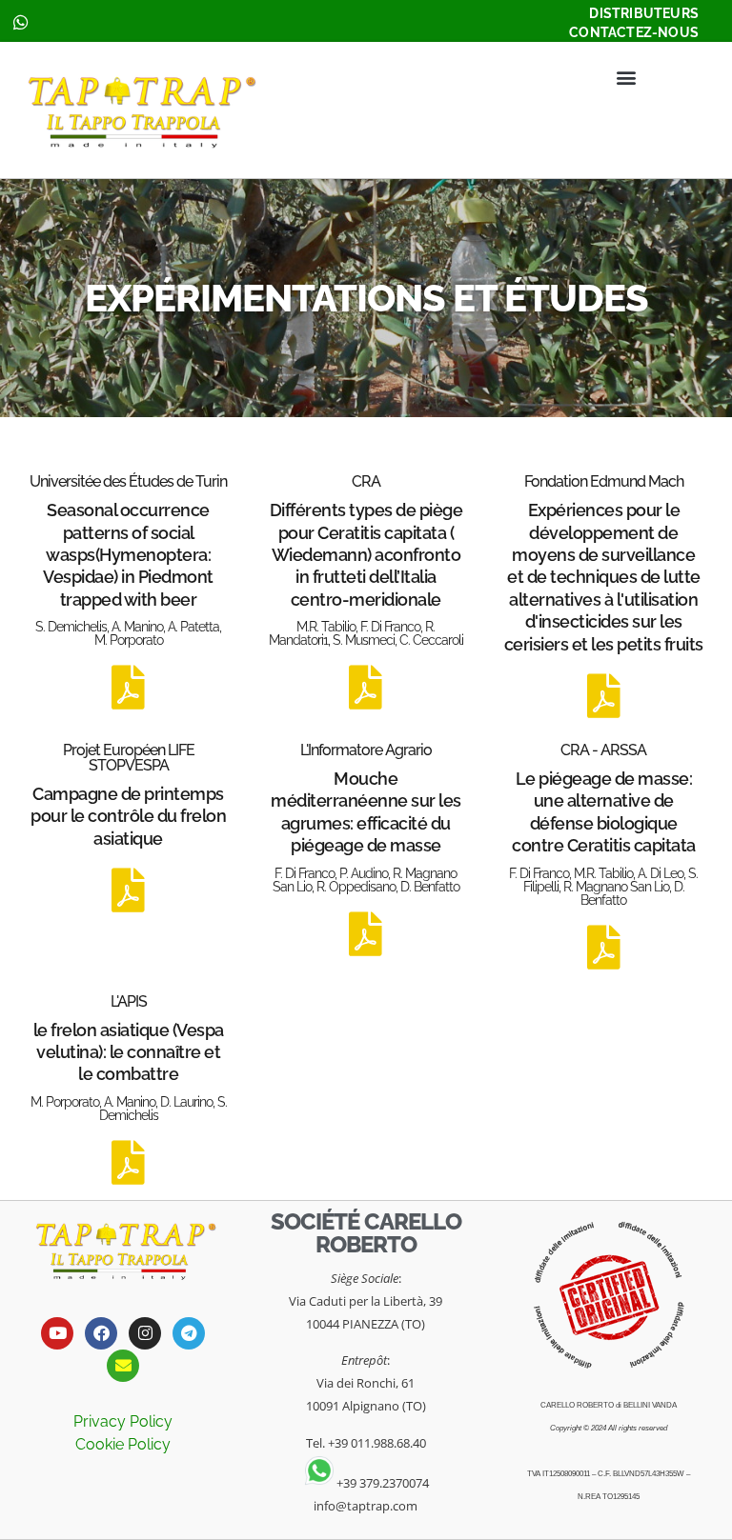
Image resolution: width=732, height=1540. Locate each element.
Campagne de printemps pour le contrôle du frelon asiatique (128, 816)
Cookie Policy (123, 1444)
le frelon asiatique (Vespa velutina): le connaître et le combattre (128, 1052)
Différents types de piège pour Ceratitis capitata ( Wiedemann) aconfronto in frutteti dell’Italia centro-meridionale (366, 555)
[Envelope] (123, 1366)
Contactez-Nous (634, 32)
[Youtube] (57, 1333)
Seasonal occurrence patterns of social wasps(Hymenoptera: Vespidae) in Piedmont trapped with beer (128, 555)
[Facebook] (101, 1333)
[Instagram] (145, 1333)
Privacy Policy (123, 1421)
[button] (625, 76)
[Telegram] (189, 1333)
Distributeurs (644, 13)
